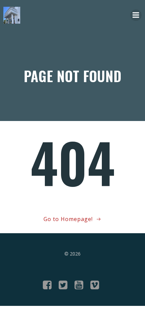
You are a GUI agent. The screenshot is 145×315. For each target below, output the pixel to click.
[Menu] (136, 15)
